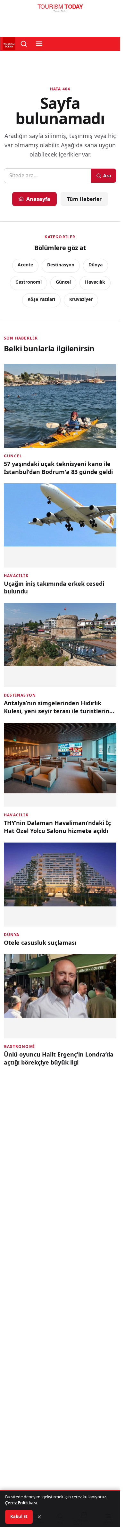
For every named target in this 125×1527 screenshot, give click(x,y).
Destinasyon (60, 265)
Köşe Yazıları (41, 299)
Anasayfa (38, 198)
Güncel (63, 282)
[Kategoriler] (39, 44)
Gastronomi (28, 282)
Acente (25, 265)
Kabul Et (19, 1516)
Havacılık (95, 282)
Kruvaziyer (81, 299)
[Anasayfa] (60, 10)
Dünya (95, 265)
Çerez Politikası (21, 1503)
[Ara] (24, 44)
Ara (107, 175)
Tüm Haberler (84, 198)
